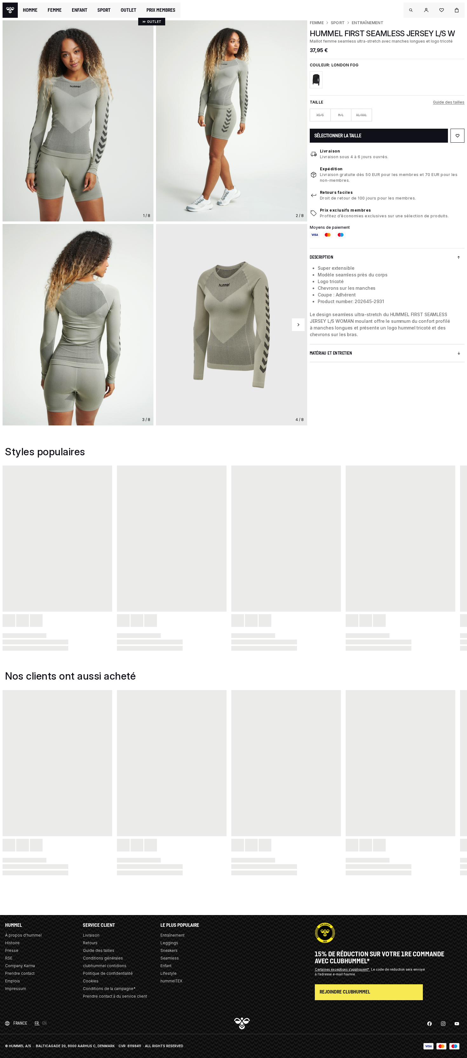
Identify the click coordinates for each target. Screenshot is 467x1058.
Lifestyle (168, 973)
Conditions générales (103, 958)
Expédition (331, 168)
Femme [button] (55, 10)
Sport (338, 22)
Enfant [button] (79, 10)
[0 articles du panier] (456, 10)
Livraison (330, 151)
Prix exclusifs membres (345, 210)
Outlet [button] (128, 10)
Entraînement (367, 22)
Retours (90, 942)
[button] (411, 10)
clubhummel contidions (104, 965)
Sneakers (169, 950)
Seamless (169, 958)
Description (322, 257)
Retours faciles (336, 192)
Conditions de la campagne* (109, 988)
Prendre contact (20, 973)
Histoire (12, 942)
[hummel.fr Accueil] (10, 10)
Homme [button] (30, 10)
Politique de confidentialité (108, 973)
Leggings (169, 942)
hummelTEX (171, 981)
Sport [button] (104, 10)
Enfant (166, 965)
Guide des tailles (448, 102)
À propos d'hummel (23, 935)
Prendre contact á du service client (115, 996)
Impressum (15, 988)
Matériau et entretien (331, 353)
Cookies (90, 981)
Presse (11, 950)
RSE (8, 958)
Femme (317, 22)
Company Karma (20, 965)
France (20, 1023)
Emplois (12, 981)
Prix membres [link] (160, 10)
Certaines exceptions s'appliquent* (342, 969)
